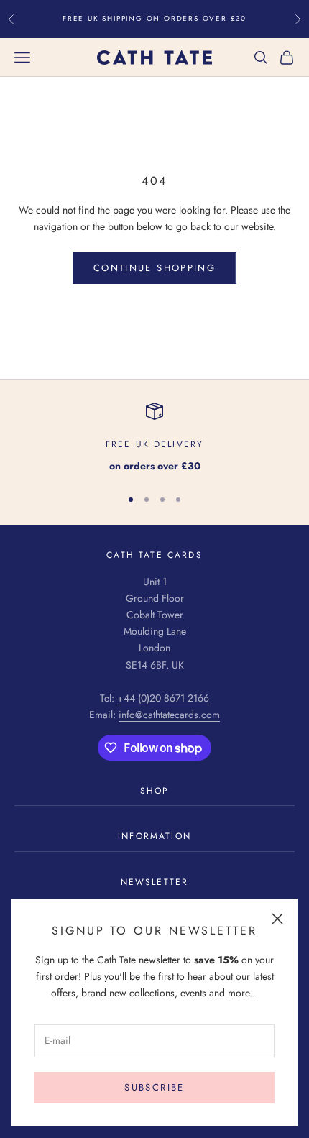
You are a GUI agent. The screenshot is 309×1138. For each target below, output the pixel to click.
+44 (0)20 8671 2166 (163, 698)
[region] (154, 438)
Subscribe (154, 1087)
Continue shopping (154, 268)
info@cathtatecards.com (169, 714)
